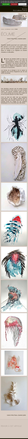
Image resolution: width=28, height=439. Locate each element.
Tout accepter (6, 4)
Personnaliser (22, 4)
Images (12, 29)
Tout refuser (14, 4)
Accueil (2, 29)
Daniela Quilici (22, 38)
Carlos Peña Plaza (12, 38)
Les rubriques (7, 29)
